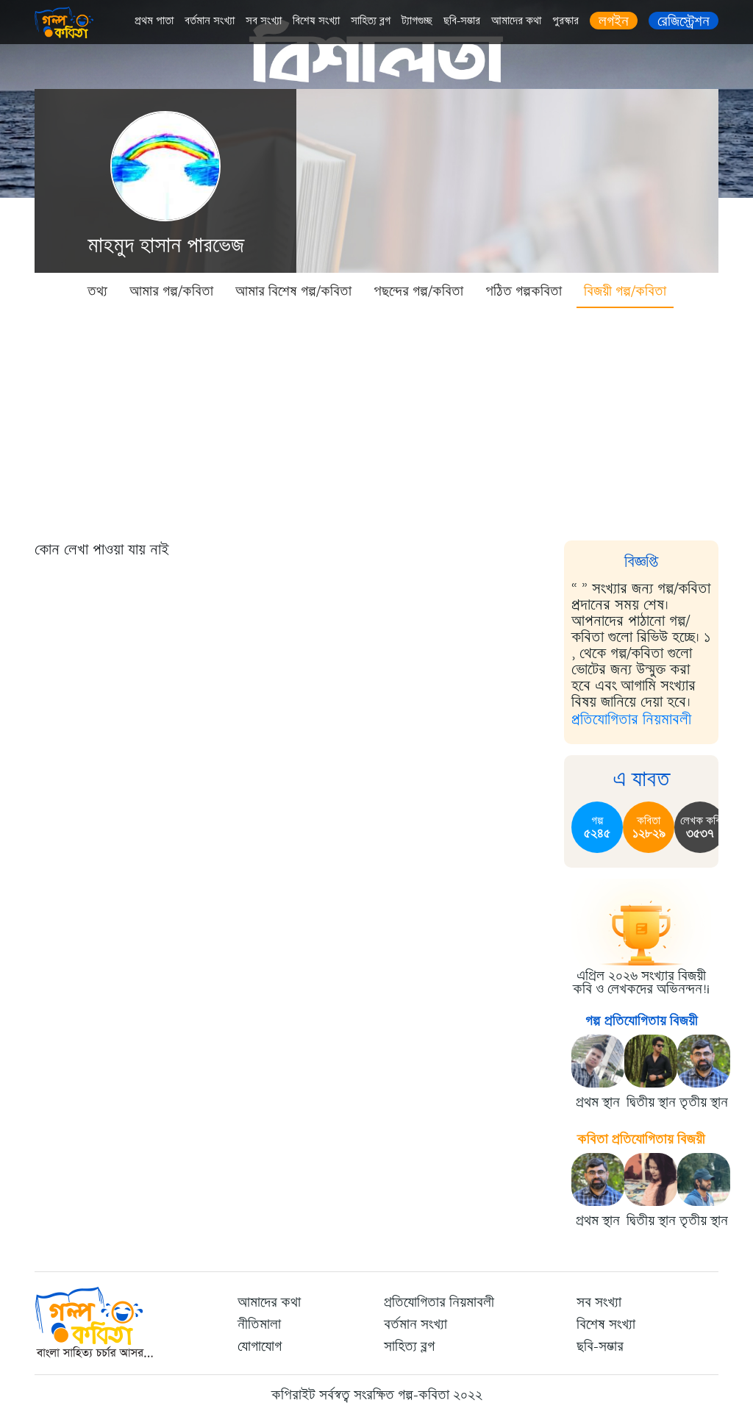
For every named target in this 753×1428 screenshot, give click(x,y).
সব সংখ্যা (264, 21)
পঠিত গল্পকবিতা (523, 291)
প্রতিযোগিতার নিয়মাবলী (631, 719)
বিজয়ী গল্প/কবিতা (625, 291)
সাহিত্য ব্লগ (370, 21)
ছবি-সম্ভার (461, 21)
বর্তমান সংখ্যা (210, 21)
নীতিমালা (259, 1324)
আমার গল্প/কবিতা (171, 291)
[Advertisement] (376, 419)
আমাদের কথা (516, 21)
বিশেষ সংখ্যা (316, 21)
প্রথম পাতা (154, 21)
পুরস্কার (565, 21)
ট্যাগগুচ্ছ (417, 21)
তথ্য (97, 291)
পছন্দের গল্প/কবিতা (418, 291)
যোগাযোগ (260, 1346)
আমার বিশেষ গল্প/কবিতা (293, 291)
